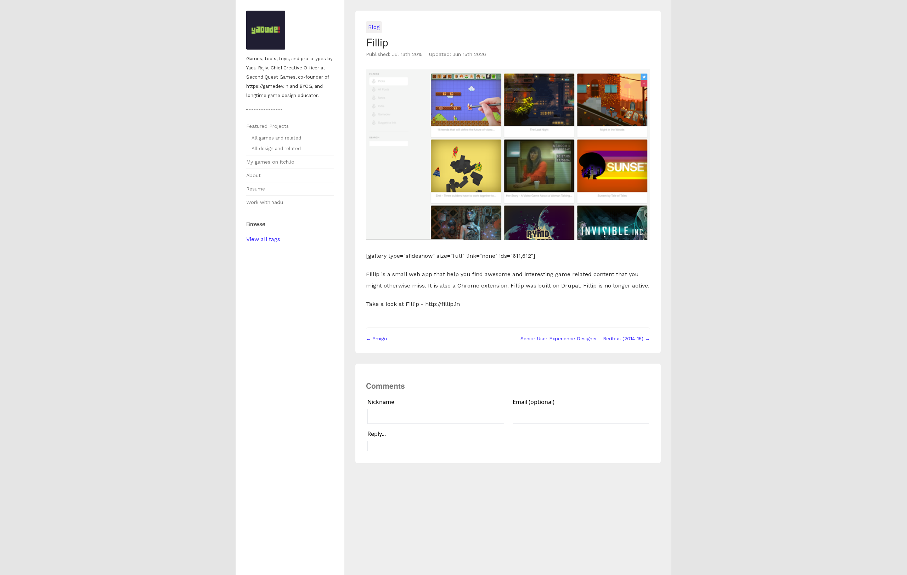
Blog (374, 27)
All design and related (276, 148)
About (253, 175)
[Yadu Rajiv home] (290, 31)
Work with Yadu (264, 202)
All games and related (276, 138)
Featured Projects (267, 126)
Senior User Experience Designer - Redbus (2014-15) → (585, 338)
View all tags (263, 239)
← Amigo (376, 338)
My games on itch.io (270, 162)
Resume (255, 189)
